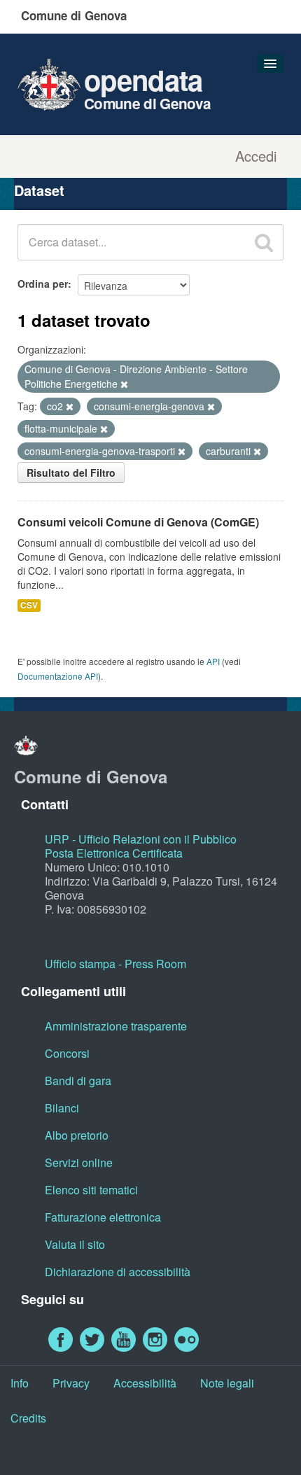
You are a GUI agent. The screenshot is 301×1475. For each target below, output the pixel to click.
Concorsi (67, 1053)
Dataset (39, 190)
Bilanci (62, 1108)
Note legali (227, 1383)
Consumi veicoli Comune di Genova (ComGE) (138, 522)
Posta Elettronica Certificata (114, 853)
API (213, 661)
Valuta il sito (75, 1244)
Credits (28, 1418)
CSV (29, 605)
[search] (264, 242)
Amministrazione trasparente (116, 1026)
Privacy (71, 1383)
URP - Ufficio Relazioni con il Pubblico (141, 839)
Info (19, 1383)
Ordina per (43, 284)
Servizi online (79, 1162)
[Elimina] (124, 384)
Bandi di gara (78, 1080)
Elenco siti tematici (91, 1190)
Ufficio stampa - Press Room (115, 964)
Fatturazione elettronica (103, 1217)
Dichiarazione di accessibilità (117, 1272)
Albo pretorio (76, 1135)
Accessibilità (144, 1383)
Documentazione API (58, 676)
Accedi (255, 156)
